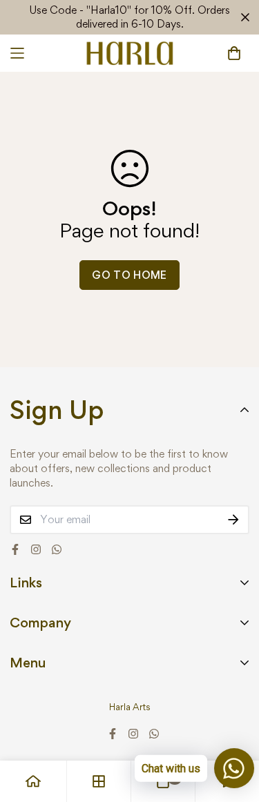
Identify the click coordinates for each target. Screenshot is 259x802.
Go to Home (129, 275)
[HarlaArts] (129, 53)
